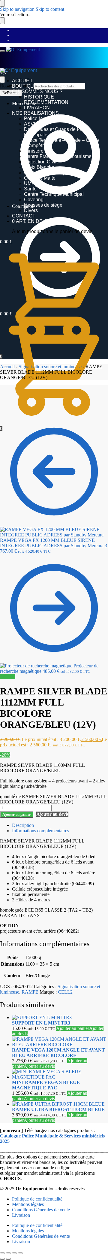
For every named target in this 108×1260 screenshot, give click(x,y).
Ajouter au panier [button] (72, 1028)
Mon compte (24, 103)
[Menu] (2, 51)
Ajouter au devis (52, 814)
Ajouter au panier (16, 814)
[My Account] (3, 73)
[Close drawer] (2, 20)
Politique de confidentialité (37, 1198)
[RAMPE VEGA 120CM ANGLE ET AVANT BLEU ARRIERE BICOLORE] (60, 1042)
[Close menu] (2, 3)
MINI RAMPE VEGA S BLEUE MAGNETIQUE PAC (46, 1085)
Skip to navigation (17, 9)
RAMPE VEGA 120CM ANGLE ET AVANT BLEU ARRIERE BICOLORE (58, 1052)
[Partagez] (14, 1253)
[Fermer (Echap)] (20, 1253)
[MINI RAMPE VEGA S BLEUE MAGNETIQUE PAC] (60, 1074)
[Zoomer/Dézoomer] (2, 1253)
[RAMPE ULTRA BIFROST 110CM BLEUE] (60, 1104)
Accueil (7, 366)
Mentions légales (28, 1204)
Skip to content (50, 9)
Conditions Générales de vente (41, 1209)
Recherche (11, 92)
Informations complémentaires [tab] (40, 830)
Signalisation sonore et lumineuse (50, 366)
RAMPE (30, 991)
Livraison (21, 1215)
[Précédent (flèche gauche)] (2, 1259)
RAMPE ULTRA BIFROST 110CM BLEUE (58, 1109)
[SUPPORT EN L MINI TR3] (60, 1017)
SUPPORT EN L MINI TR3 (41, 1022)
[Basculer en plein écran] (8, 1253)
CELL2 (65, 991)
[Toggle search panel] (2, 79)
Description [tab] (23, 825)
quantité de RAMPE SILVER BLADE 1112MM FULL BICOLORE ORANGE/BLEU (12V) (53, 799)
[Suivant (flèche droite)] (8, 1259)
